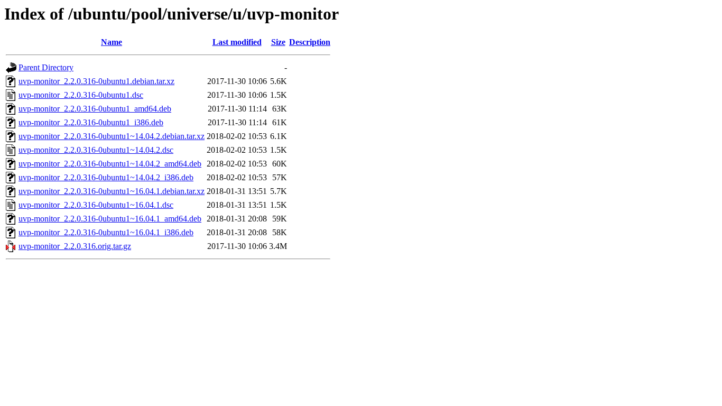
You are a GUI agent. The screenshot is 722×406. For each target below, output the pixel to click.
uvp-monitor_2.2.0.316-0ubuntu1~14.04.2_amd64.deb (109, 163)
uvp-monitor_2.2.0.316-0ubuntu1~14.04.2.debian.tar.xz (111, 136)
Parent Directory (45, 67)
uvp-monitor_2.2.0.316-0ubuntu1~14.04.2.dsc (95, 149)
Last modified (237, 42)
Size (278, 42)
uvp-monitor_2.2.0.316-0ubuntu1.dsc (80, 94)
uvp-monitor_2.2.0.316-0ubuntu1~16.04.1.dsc (95, 204)
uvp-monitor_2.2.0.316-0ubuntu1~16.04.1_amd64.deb (109, 218)
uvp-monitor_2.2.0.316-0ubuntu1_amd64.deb (94, 108)
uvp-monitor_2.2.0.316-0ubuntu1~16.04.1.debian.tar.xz (111, 191)
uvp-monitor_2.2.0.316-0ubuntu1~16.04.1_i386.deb (105, 232)
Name (111, 42)
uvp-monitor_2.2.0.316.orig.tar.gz (74, 246)
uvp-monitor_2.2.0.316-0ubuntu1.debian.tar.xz (96, 81)
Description (309, 42)
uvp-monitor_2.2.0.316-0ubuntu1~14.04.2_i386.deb (105, 177)
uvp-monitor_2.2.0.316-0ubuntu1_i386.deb (90, 122)
